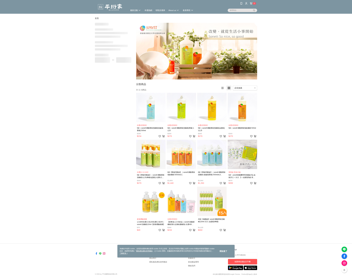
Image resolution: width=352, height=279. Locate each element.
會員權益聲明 (193, 262)
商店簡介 (152, 258)
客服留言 (191, 258)
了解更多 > (124, 253)
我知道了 (223, 251)
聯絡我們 (191, 266)
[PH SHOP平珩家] (110, 7)
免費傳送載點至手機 (242, 262)
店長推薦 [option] (238, 88)
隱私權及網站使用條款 (158, 262)
